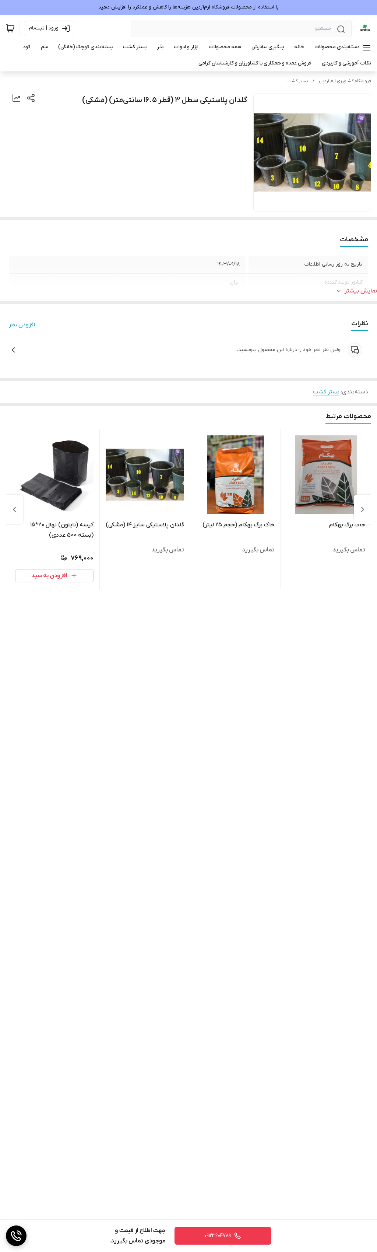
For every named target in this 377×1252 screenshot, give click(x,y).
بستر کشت (298, 81)
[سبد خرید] (10, 28)
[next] (14, 509)
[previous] (362, 509)
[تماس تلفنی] (16, 1235)
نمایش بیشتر (361, 291)
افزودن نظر (22, 325)
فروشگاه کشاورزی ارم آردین (345, 81)
